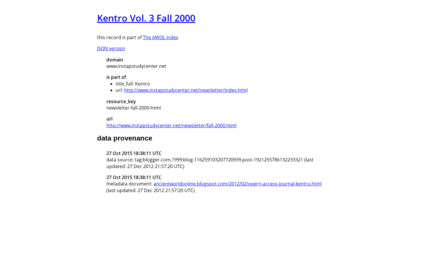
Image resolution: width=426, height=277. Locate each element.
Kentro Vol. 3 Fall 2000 (146, 18)
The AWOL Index (160, 37)
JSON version (111, 48)
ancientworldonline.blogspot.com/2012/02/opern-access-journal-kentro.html (238, 184)
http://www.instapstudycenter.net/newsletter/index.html (186, 90)
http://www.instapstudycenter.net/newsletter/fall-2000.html (171, 125)
